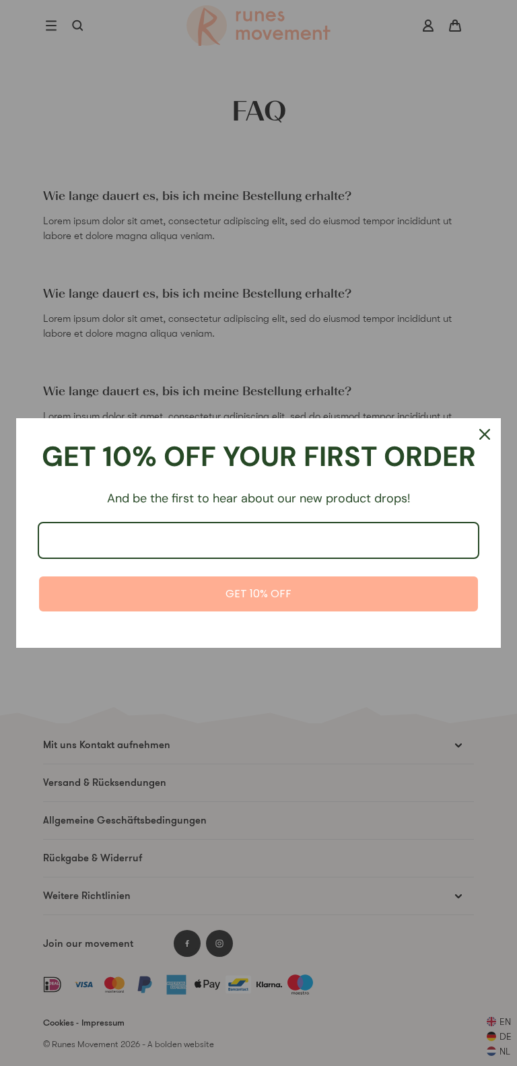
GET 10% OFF (258, 593)
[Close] (485, 434)
